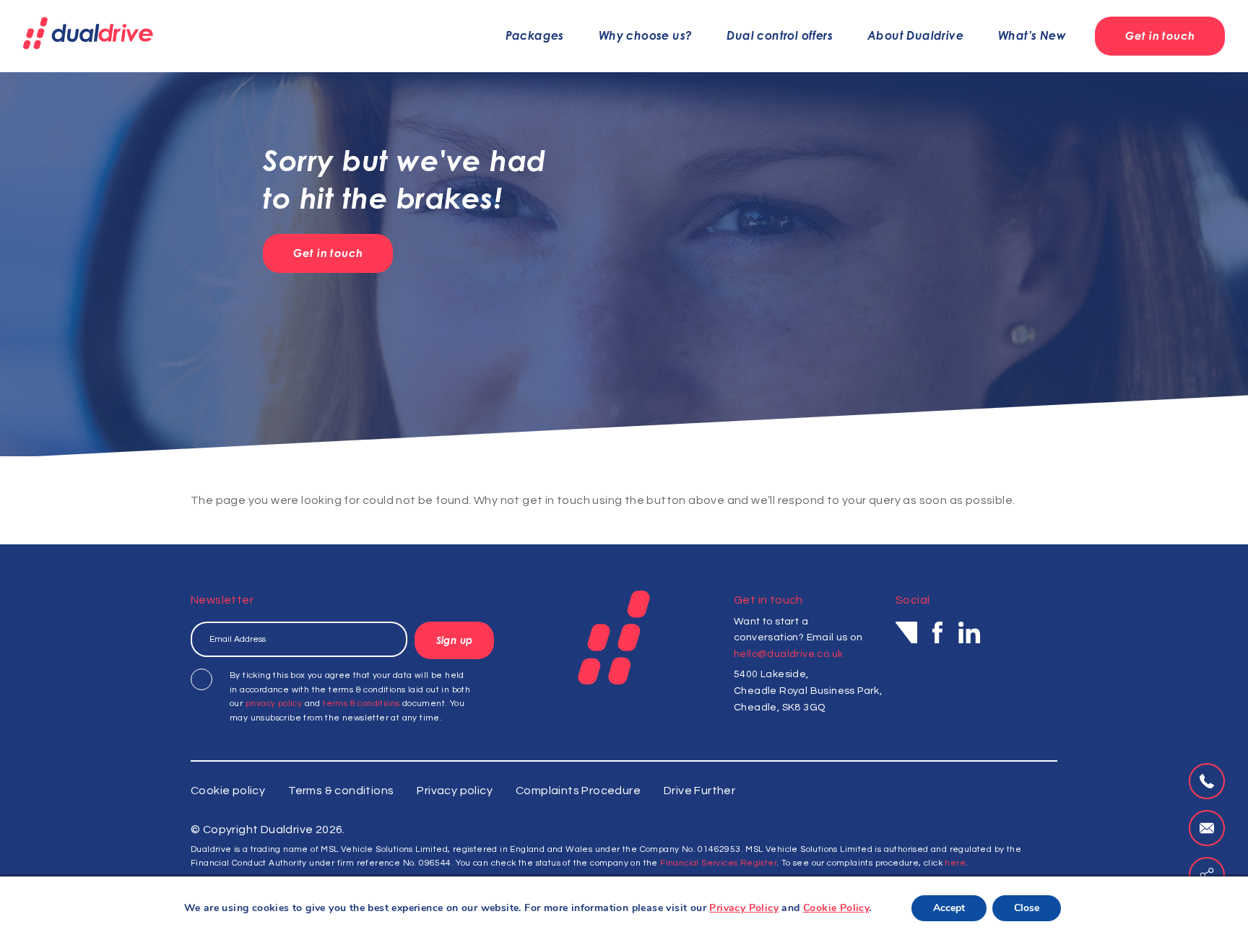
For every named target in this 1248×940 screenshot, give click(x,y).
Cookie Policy (836, 908)
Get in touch (1160, 36)
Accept (949, 908)
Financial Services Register (718, 863)
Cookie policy (228, 790)
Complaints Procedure (578, 790)
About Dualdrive (915, 35)
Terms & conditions (341, 790)
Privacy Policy (744, 908)
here (955, 863)
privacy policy (274, 703)
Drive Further (699, 790)
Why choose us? (646, 35)
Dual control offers (780, 35)
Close (1026, 908)
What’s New (1032, 35)
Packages (535, 35)
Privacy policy (455, 790)
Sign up (454, 640)
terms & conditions (361, 703)
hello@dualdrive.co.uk (788, 654)
